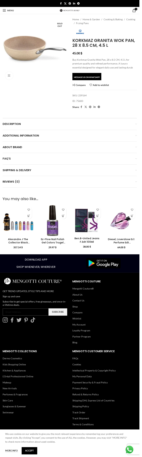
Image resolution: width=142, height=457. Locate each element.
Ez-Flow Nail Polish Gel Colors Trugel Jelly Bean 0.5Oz (52, 243)
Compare (77, 312)
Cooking (130, 19)
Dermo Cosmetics (12, 358)
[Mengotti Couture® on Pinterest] (26, 321)
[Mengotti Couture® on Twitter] (19, 321)
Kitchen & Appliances (14, 370)
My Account (79, 324)
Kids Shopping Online (14, 364)
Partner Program (81, 336)
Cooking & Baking (113, 19)
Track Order (78, 412)
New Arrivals (10, 388)
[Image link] (103, 263)
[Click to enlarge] (9, 76)
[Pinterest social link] (70, 3)
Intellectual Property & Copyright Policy (94, 370)
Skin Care (8, 400)
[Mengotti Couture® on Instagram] (6, 321)
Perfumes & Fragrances (15, 394)
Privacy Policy (80, 388)
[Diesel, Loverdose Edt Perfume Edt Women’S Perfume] (121, 220)
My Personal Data (82, 376)
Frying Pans (82, 23)
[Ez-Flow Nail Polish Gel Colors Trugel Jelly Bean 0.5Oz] (52, 220)
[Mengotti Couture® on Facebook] (13, 321)
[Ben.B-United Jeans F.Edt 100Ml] (87, 220)
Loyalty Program (81, 330)
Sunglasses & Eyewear (14, 406)
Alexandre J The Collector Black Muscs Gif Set (18, 243)
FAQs (75, 358)
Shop (75, 306)
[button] (29, 216)
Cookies (76, 364)
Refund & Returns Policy (85, 394)
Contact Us (78, 300)
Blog (74, 342)
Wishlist (76, 318)
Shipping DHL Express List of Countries (93, 400)
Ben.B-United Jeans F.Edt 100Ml (86, 240)
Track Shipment (80, 418)
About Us (77, 294)
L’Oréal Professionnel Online (18, 376)
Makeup (7, 382)
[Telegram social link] (78, 3)
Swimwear (8, 412)
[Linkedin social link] (74, 3)
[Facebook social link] (61, 3)
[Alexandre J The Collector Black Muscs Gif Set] (18, 220)
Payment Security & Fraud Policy (90, 382)
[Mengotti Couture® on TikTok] (33, 321)
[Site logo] (70, 10)
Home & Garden (91, 19)
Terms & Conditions (83, 424)
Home (75, 19)
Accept (29, 450)
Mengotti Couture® (83, 288)
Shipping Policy (80, 406)
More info (11, 450)
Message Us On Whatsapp (87, 77)
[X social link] (65, 3)
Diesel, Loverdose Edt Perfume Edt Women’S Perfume (121, 243)
